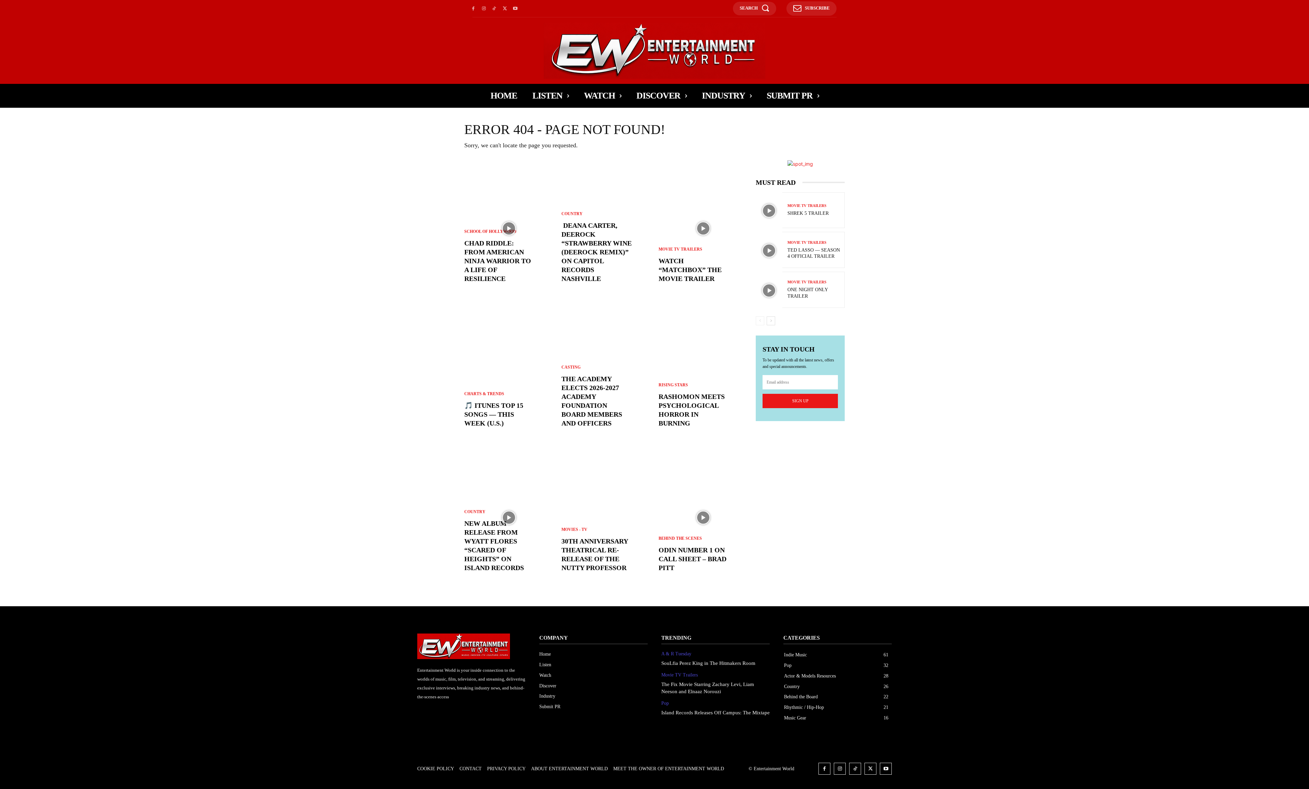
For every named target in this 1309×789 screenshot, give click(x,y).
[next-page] (771, 320)
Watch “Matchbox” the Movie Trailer (690, 269)
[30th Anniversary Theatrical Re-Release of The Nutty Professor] (605, 517)
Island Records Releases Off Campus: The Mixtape (715, 712)
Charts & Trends (484, 394)
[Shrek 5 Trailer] (769, 211)
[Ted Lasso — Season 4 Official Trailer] (769, 250)
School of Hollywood (490, 231)
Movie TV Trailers (680, 249)
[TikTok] (494, 8)
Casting (571, 367)
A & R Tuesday (676, 653)
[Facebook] (473, 8)
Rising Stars (673, 385)
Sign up (800, 401)
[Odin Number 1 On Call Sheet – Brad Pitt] (703, 517)
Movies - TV (574, 529)
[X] (504, 8)
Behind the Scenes (680, 538)
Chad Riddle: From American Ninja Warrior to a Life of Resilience (497, 260)
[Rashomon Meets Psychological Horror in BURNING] (703, 373)
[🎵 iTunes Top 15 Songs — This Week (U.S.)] (508, 373)
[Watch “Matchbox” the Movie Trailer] (703, 228)
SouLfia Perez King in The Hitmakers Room (708, 663)
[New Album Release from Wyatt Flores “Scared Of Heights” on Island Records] (508, 517)
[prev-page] (760, 320)
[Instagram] (483, 8)
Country (474, 512)
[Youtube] (515, 8)
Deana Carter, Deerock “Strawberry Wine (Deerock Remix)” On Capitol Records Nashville (596, 252)
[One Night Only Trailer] (769, 290)
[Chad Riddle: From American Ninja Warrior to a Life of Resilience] (508, 228)
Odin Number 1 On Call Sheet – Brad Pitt (692, 558)
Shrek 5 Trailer (808, 213)
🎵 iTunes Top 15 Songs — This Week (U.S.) (493, 414)
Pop (665, 703)
